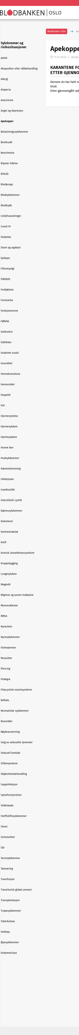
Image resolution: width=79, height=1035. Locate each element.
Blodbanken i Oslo (56, 31)
